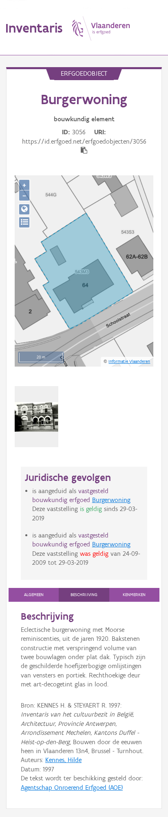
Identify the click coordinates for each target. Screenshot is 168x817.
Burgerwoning (111, 500)
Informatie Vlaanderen (129, 361)
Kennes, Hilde (63, 760)
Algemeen (34, 594)
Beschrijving (84, 594)
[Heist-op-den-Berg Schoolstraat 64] (36, 417)
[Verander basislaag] (24, 222)
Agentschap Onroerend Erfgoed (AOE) (72, 787)
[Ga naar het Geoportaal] (24, 209)
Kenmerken (134, 594)
